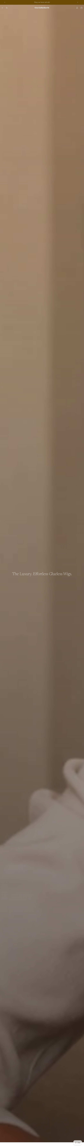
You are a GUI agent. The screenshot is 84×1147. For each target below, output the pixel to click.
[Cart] (81, 8)
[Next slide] (77, 2)
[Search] (7, 8)
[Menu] (2, 7)
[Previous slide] (5, 2)
